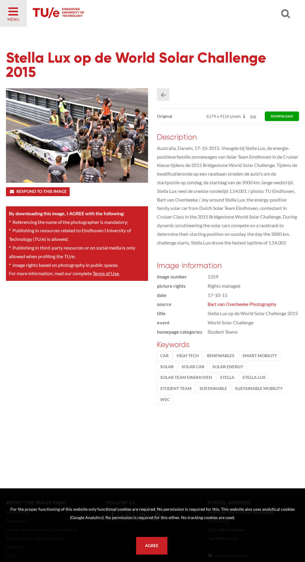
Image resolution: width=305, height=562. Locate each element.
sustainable (213, 388)
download (282, 116)
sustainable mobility (259, 388)
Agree (151, 545)
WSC (165, 399)
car (164, 355)
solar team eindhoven (186, 377)
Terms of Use (106, 273)
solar (167, 366)
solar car (193, 366)
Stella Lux (254, 377)
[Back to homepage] (101, 13)
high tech (188, 355)
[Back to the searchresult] (163, 94)
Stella (227, 377)
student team (176, 388)
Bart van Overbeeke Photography (242, 304)
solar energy (227, 366)
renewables (220, 355)
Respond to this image (41, 191)
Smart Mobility (259, 355)
